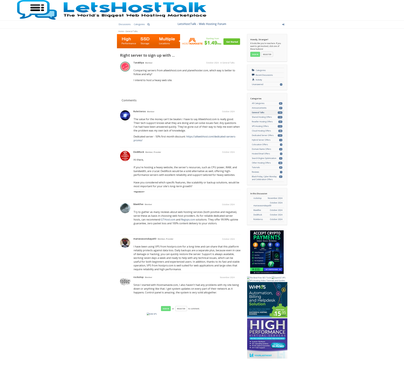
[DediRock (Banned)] (125, 156)
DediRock (138, 151)
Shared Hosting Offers (262, 117)
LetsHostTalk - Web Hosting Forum (202, 24)
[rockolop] (125, 281)
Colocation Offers (260, 144)
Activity (258, 79)
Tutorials (256, 167)
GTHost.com (168, 219)
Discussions (125, 24)
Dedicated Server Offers (262, 135)
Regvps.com (188, 219)
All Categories (258, 103)
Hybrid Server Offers (261, 140)
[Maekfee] (125, 208)
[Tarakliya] (125, 67)
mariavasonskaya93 (144, 238)
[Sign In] (260, 24)
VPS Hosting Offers (260, 126)
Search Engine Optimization (264, 158)
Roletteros (139, 111)
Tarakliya (138, 62)
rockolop (138, 277)
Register (181, 308)
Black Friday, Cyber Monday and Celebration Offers (264, 178)
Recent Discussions (264, 75)
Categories (139, 24)
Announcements (259, 108)
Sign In (166, 308)
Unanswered (257, 84)
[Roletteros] (125, 115)
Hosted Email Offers (261, 153)
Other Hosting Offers (261, 162)
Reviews (255, 172)
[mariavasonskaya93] (125, 243)
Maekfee (138, 204)
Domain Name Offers (261, 149)
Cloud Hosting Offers (261, 130)
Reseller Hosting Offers (262, 121)
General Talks (228, 62)
